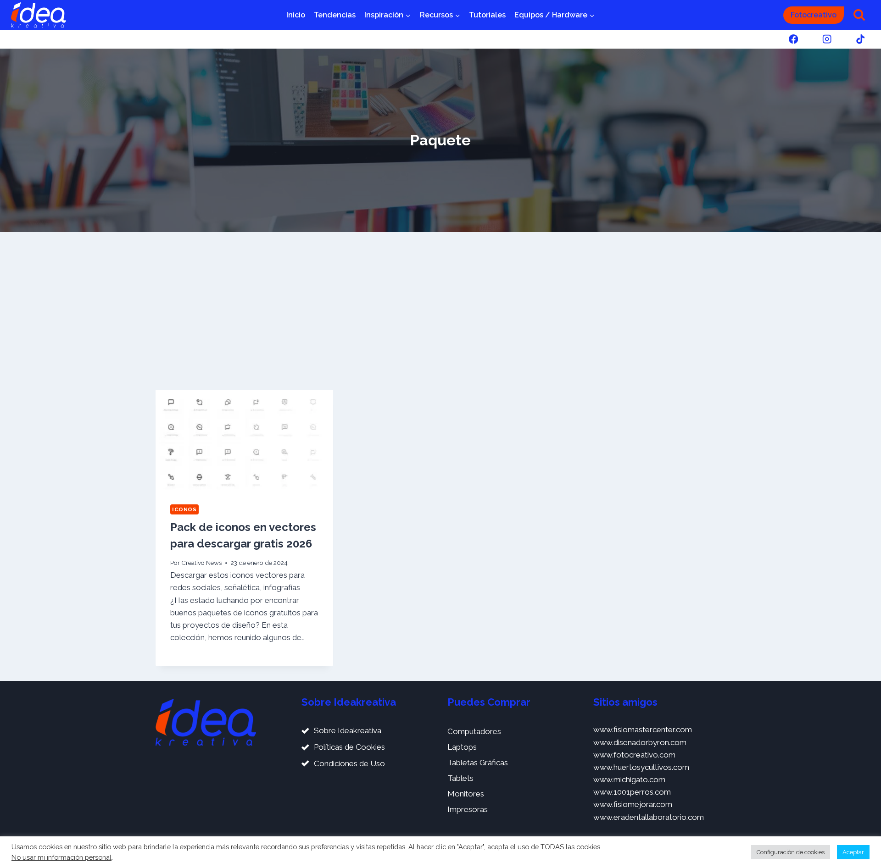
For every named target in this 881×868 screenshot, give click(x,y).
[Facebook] (793, 39)
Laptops (462, 747)
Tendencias (335, 15)
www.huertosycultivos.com (641, 767)
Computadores (474, 731)
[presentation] (244, 440)
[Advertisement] (440, 311)
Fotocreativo (813, 15)
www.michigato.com (629, 779)
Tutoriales (487, 15)
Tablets (460, 778)
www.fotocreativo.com (634, 754)
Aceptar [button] (853, 852)
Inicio (295, 15)
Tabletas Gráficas (477, 762)
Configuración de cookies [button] (791, 852)
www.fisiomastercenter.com (642, 729)
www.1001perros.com (632, 791)
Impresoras (467, 809)
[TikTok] (860, 39)
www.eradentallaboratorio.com (648, 817)
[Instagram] (827, 39)
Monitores (465, 793)
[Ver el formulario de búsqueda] (859, 15)
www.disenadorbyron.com (639, 742)
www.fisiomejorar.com (632, 804)
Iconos (184, 509)
